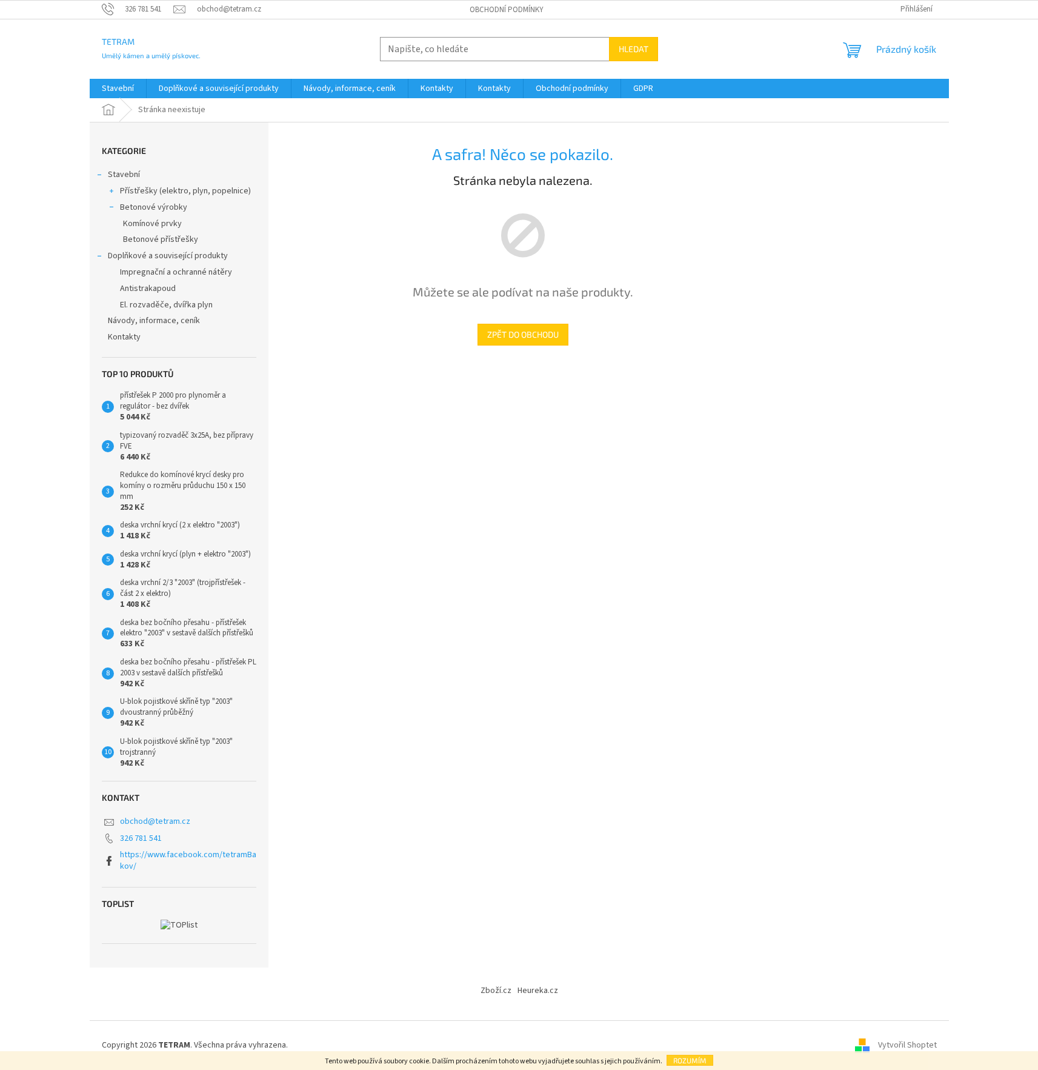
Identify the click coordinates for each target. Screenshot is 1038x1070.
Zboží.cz (496, 991)
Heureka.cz (537, 991)
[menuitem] (118, 88)
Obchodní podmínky (507, 9)
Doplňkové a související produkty (168, 256)
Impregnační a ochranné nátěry (176, 272)
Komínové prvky (152, 224)
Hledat (633, 49)
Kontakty (124, 337)
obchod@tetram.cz (155, 821)
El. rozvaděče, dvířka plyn (166, 305)
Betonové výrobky (153, 207)
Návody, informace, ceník (154, 321)
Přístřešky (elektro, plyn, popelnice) (185, 191)
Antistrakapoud (148, 289)
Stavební (124, 175)
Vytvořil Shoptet (907, 1045)
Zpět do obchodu (523, 334)
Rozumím (690, 1060)
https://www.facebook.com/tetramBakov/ (188, 860)
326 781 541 (141, 838)
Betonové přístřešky (160, 239)
